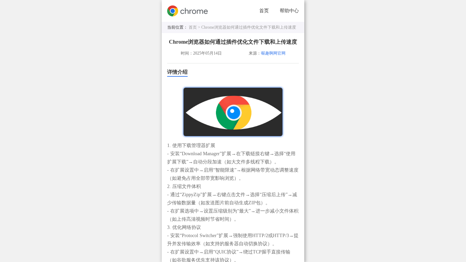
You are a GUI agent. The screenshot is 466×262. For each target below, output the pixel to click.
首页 (264, 10)
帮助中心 (289, 10)
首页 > (195, 27)
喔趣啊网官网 (273, 53)
